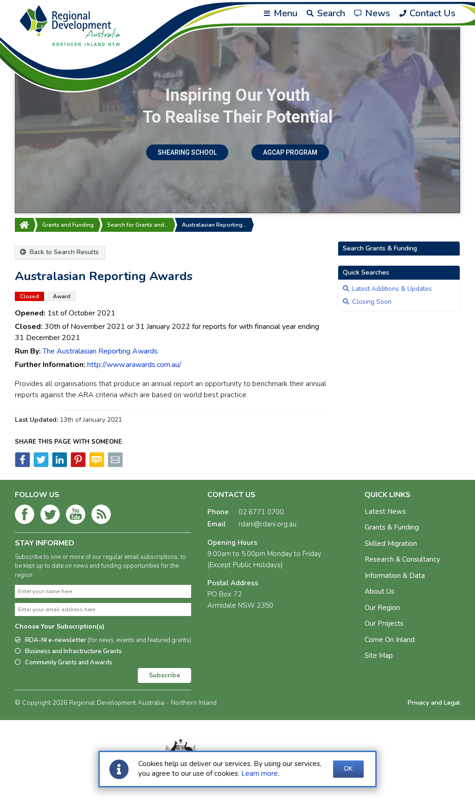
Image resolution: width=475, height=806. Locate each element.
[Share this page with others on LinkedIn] (59, 465)
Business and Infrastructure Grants (73, 651)
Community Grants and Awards (68, 662)
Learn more (259, 773)
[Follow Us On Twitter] (50, 516)
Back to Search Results (63, 252)
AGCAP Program (290, 152)
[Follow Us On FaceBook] (24, 516)
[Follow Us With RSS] (101, 516)
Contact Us (431, 13)
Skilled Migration (391, 543)
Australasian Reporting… (214, 225)
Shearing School (187, 152)
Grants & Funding (392, 527)
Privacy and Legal (434, 702)
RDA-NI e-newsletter (108, 640)
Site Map (379, 655)
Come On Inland (390, 639)
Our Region (382, 607)
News (376, 13)
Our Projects (384, 623)
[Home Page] (24, 225)
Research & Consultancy (402, 559)
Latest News (385, 511)
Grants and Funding (68, 225)
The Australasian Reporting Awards (100, 351)
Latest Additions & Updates (392, 288)
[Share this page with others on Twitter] (40, 465)
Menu (284, 13)
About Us (379, 591)
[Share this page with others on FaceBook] (22, 465)
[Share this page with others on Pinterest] (77, 465)
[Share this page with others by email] (114, 465)
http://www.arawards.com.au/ (134, 365)
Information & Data (395, 575)
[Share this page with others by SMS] (96, 465)
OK (348, 768)
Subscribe (164, 675)
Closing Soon (372, 301)
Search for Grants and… (137, 225)
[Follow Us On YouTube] (75, 516)
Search (330, 13)
